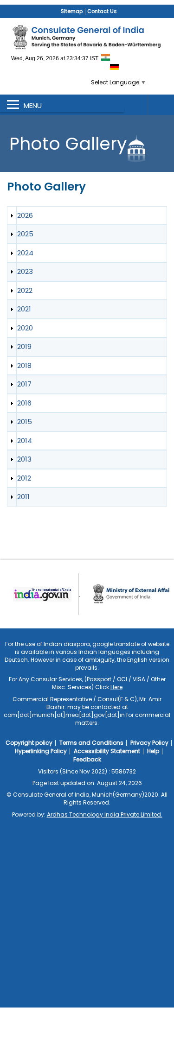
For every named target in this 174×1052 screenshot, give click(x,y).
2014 (24, 440)
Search (161, 105)
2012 (24, 478)
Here (116, 687)
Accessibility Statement (107, 751)
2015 (24, 421)
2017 (24, 384)
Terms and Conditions (91, 743)
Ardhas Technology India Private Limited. (104, 814)
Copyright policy (29, 743)
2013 (24, 459)
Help (153, 751)
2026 (25, 215)
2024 (25, 253)
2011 (23, 496)
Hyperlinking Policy (41, 751)
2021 (24, 309)
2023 (25, 271)
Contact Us (102, 11)
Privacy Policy (149, 743)
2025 (25, 234)
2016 (24, 403)
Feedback (87, 759)
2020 (25, 328)
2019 (24, 346)
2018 (24, 365)
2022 (24, 290)
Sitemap (72, 11)
